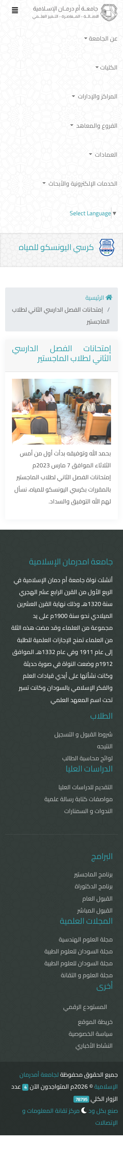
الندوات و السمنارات (88, 810)
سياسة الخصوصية (91, 1033)
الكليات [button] (109, 67)
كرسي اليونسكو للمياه (56, 247)
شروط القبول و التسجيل (83, 734)
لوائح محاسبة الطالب (87, 758)
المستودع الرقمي (85, 1006)
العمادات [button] (106, 154)
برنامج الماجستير (93, 874)
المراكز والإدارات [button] (97, 96)
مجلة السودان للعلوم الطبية (78, 951)
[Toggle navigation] (15, 12)
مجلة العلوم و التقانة (87, 975)
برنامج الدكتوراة (94, 886)
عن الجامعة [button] (103, 38)
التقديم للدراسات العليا (85, 787)
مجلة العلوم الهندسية (86, 939)
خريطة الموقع (95, 1021)
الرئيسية (95, 297)
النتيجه (105, 746)
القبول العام (97, 898)
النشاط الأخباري (94, 1045)
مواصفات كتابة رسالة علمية (78, 799)
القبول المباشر (95, 910)
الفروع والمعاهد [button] (96, 125)
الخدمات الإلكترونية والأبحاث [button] (82, 183)
